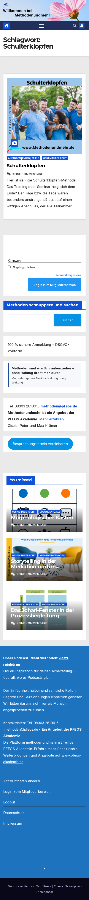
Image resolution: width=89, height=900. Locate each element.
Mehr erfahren (51, 419)
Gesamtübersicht (55, 158)
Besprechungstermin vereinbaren (40, 444)
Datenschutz (13, 813)
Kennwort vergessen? (68, 275)
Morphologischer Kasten (42, 517)
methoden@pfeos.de (21, 729)
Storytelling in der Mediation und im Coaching (33, 566)
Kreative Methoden (52, 555)
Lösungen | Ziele (50, 511)
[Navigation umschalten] (41, 26)
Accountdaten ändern (21, 781)
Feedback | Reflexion (25, 604)
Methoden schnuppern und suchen (42, 305)
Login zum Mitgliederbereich (27, 791)
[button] (74, 26)
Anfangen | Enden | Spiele (23, 158)
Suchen (67, 320)
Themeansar (44, 892)
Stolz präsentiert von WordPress (30, 886)
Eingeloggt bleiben (24, 267)
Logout (9, 802)
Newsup (70, 886)
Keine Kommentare (28, 174)
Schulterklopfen (26, 166)
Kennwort (14, 260)
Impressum (12, 823)
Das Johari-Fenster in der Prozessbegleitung (42, 613)
